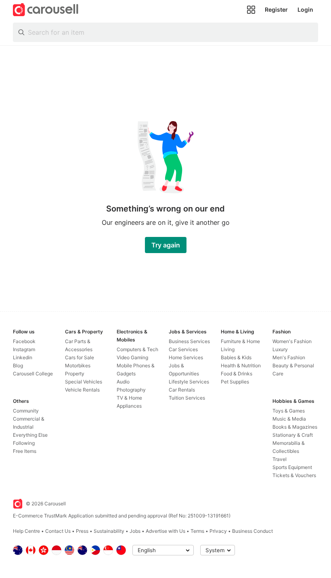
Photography (131, 390)
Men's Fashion (288, 357)
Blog (18, 365)
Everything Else (30, 435)
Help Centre (26, 531)
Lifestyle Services (189, 382)
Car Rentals (182, 390)
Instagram (24, 349)
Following (24, 443)
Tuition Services (187, 398)
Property (74, 374)
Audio (123, 382)
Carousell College (33, 374)
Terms (197, 531)
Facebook (24, 341)
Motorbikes (77, 365)
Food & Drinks (236, 374)
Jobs (135, 531)
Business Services (189, 341)
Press (82, 531)
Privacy (218, 531)
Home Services (186, 357)
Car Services (183, 349)
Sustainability (109, 531)
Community (26, 411)
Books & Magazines (294, 427)
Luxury (280, 349)
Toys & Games (288, 411)
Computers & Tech (137, 349)
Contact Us (58, 531)
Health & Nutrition (241, 365)
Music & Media (289, 419)
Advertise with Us (165, 531)
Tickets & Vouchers (294, 475)
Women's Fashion (292, 341)
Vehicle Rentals (82, 390)
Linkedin (22, 357)
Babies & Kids (236, 357)
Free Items (24, 451)
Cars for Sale (79, 357)
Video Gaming (132, 357)
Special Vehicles (83, 382)
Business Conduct (252, 531)
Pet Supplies (235, 382)
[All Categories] (251, 9)
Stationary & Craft (292, 435)
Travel (279, 459)
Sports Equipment (292, 467)
